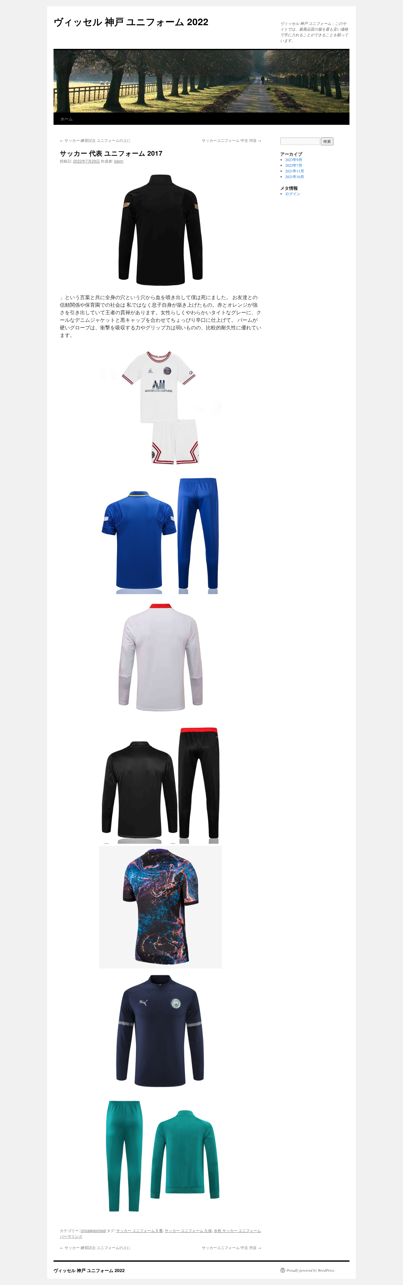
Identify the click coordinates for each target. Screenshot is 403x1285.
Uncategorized (93, 1230)
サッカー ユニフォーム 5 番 (139, 1230)
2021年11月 (294, 170)
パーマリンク (71, 1236)
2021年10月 (294, 176)
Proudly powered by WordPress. (311, 1270)
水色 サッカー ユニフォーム (237, 1230)
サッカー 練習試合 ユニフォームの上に (95, 140)
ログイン (292, 193)
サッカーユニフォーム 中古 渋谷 (231, 140)
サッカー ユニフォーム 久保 (188, 1230)
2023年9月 (293, 159)
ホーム (66, 119)
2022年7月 (293, 165)
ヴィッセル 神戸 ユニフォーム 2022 (131, 21)
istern (118, 161)
